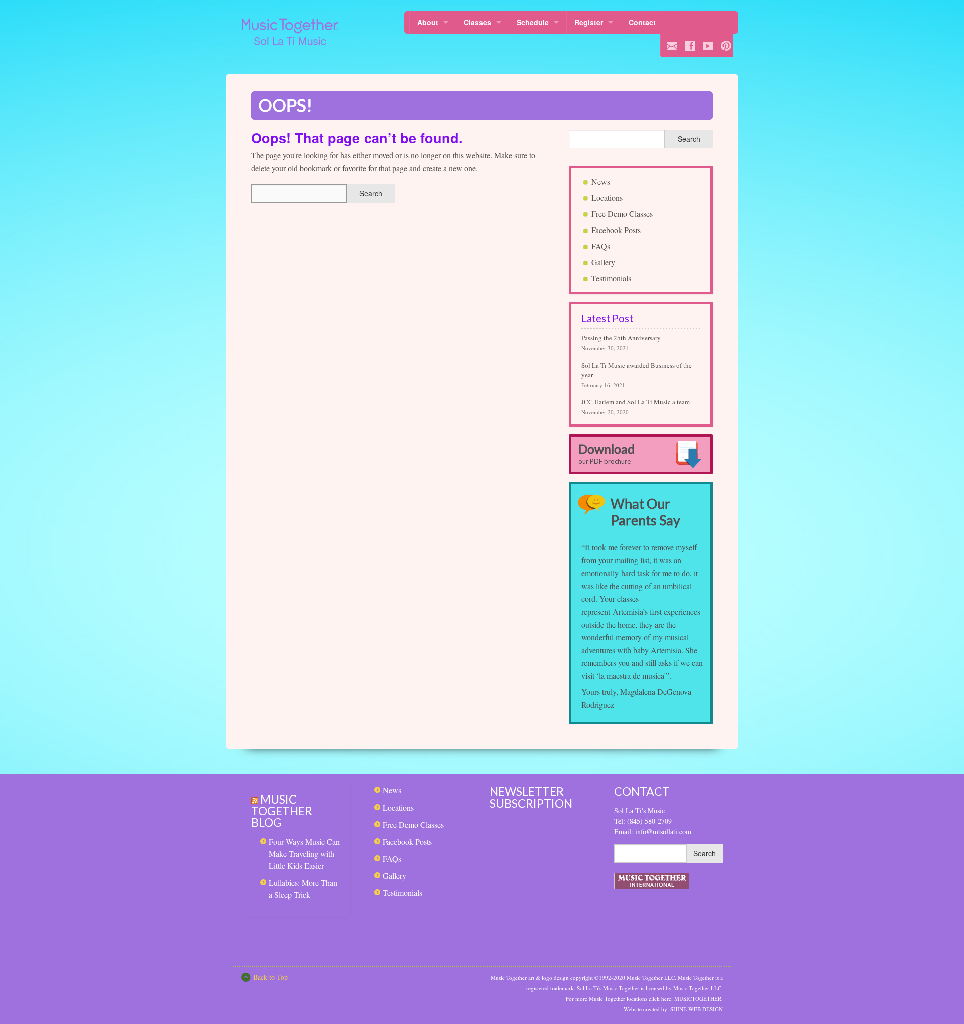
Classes (477, 22)
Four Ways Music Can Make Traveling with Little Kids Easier (304, 853)
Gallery (603, 262)
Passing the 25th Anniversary (621, 338)
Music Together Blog (281, 810)
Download (606, 453)
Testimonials (611, 278)
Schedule (533, 22)
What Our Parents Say (645, 511)
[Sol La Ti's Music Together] (289, 32)
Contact (642, 22)
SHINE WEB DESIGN (696, 1009)
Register (588, 22)
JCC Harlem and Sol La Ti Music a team (635, 401)
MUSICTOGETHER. (698, 998)
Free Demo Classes (622, 213)
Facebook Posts (616, 229)
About (427, 22)
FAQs (600, 246)
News (600, 181)
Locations (607, 197)
